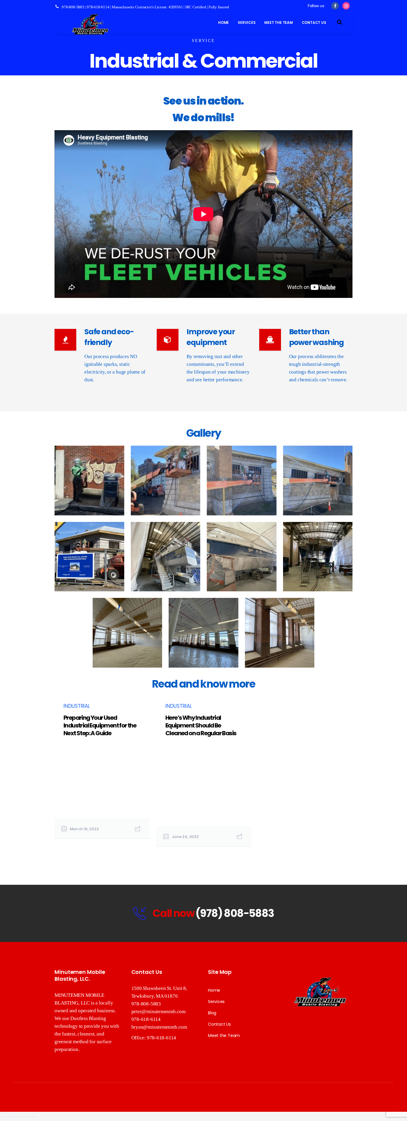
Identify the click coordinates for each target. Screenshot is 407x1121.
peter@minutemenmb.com (158, 1011)
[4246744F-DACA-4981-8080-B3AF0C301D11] (318, 557)
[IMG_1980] (280, 633)
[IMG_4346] (89, 557)
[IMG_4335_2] (241, 480)
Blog (212, 1013)
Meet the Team (224, 1035)
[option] (102, 766)
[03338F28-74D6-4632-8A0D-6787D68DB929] (241, 557)
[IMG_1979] (203, 633)
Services (216, 1002)
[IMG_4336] (318, 480)
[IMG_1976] (127, 633)
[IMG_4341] (166, 480)
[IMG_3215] (89, 480)
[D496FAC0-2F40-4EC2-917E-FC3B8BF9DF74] (166, 557)
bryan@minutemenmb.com (159, 1027)
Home (214, 990)
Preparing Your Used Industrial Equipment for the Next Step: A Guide (99, 725)
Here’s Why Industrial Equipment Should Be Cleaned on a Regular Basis (200, 725)
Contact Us (219, 1024)
